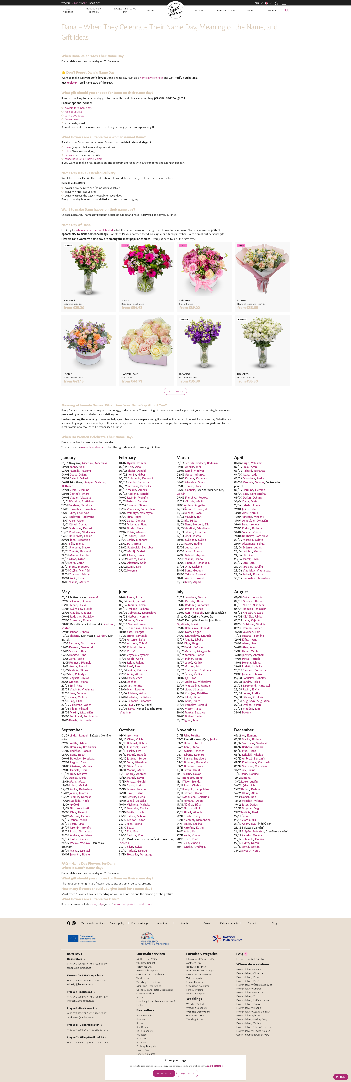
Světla (202, 539)
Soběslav (248, 624)
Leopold (188, 789)
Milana (140, 662)
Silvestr (245, 850)
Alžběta (188, 804)
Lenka (130, 539)
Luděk (246, 693)
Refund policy (117, 923)
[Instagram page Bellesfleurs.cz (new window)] (74, 923)
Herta (141, 647)
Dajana (83, 474)
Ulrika (258, 616)
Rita (79, 685)
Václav (74, 842)
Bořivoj (189, 716)
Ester (244, 804)
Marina (131, 770)
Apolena (133, 493)
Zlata (73, 831)
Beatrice (200, 712)
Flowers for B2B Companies (85, 975)
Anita (196, 701)
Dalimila (85, 478)
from (74, 307)
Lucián (254, 781)
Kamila (73, 720)
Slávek (86, 547)
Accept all (164, 1073)
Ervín (256, 559)
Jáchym (246, 654)
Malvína (197, 566)
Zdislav (86, 574)
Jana (72, 693)
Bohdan (189, 766)
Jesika (213, 739)
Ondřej (188, 846)
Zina (186, 842)
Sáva (186, 785)
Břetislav (74, 501)
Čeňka (198, 674)
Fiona (144, 524)
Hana (245, 651)
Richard (247, 470)
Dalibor (132, 608)
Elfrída (258, 601)
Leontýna (83, 512)
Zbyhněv (143, 654)
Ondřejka (200, 846)
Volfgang (146, 854)
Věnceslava (148, 509)
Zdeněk (73, 551)
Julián (254, 509)
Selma (260, 543)
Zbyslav (200, 555)
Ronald (144, 493)
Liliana (131, 555)
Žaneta (246, 835)
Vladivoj (199, 470)
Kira (138, 566)
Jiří (244, 555)
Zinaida (195, 842)
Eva (253, 823)
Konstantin (83, 808)
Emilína (197, 823)
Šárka (131, 708)
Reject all (187, 1073)
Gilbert (142, 474)
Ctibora (84, 631)
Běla (71, 543)
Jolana (73, 793)
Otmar (187, 793)
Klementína (203, 819)
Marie (72, 781)
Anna (188, 701)
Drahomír (205, 670)
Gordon (101, 635)
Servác (73, 651)
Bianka (80, 543)
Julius (245, 509)
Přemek (86, 662)
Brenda (196, 781)
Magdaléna (192, 685)
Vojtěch (247, 551)
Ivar (136, 735)
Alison (80, 520)
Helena (246, 662)
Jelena (257, 662)
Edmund (252, 735)
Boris (73, 754)
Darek (199, 766)
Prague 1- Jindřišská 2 (81, 991)
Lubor (72, 785)
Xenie (187, 835)
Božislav (261, 677)
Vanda (132, 482)
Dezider (142, 501)
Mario (199, 559)
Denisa (73, 777)
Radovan (74, 516)
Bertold (202, 704)
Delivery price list (229, 923)
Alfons (198, 551)
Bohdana (73, 505)
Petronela (86, 720)
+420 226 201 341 (98, 1013)
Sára (130, 766)
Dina (83, 654)
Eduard (189, 532)
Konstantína (258, 493)
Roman (247, 628)
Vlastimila (203, 528)
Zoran (80, 562)
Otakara (258, 697)
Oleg (73, 812)
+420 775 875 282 (76, 980)
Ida (186, 520)
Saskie (188, 758)
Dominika (260, 608)
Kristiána (202, 693)
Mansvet (141, 532)
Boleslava (88, 758)
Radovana (88, 516)
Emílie (187, 823)
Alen (253, 647)
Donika (259, 839)
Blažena (74, 635)
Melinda (83, 785)
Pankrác (74, 647)
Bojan (81, 754)
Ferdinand (76, 716)
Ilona (73, 539)
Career (207, 923)
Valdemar (75, 704)
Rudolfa (257, 528)
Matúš (141, 551)
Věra (130, 762)
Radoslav (75, 616)
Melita (200, 501)
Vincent (259, 516)
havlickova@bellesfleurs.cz (81, 1017)
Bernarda (260, 670)
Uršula (141, 812)
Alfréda (124, 842)
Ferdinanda (91, 716)
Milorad (258, 800)
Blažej (131, 470)
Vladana (85, 497)
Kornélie (86, 796)
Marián (189, 559)
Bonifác (74, 654)
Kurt (195, 831)
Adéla (73, 743)
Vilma (73, 489)
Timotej (84, 555)
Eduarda (200, 532)
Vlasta (246, 819)
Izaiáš (194, 624)
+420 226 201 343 (98, 1042)
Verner (257, 532)
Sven (254, 643)
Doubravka (75, 536)
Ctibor (74, 631)
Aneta (73, 666)
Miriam (188, 750)
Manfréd (84, 570)
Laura (130, 597)
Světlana (190, 539)
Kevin (142, 605)
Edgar (197, 631)
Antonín (132, 643)
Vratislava (261, 766)
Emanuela (204, 562)
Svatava (74, 643)
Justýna (131, 758)
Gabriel (189, 555)
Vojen (199, 716)
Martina (189, 666)
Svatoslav (248, 743)
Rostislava (262, 536)
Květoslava (249, 762)
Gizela (131, 528)
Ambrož (247, 758)
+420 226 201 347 (98, 963)
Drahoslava (192, 635)
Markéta (189, 651)
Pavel (131, 704)
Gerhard (259, 551)
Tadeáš (131, 850)
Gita (129, 631)
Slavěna (132, 505)
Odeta (259, 539)
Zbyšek (74, 677)
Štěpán (246, 831)
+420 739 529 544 (76, 1029)
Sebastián (84, 539)
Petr (129, 543)
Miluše (247, 605)
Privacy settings (139, 923)
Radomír (190, 605)
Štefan (139, 766)
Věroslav (190, 704)
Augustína (263, 701)
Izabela (246, 505)
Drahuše (206, 635)
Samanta (143, 482)
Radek (188, 543)
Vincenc (247, 516)
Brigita (130, 812)
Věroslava (141, 762)
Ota (252, 562)
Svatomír (262, 743)
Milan (130, 662)
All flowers (176, 391)
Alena (245, 643)
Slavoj (139, 620)
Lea (197, 547)
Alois (130, 674)
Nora (188, 631)
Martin (187, 773)
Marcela (248, 539)
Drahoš (87, 528)
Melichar (100, 482)
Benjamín (259, 758)
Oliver (130, 739)
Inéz (198, 466)
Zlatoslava (85, 831)
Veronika (133, 486)
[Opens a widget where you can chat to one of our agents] (340, 1077)
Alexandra (248, 543)
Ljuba (130, 520)
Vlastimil (189, 528)
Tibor (186, 781)
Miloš (72, 559)
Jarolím (258, 566)
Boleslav (75, 758)
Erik (129, 831)
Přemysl (74, 662)
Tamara (132, 605)
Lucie (244, 781)
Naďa (86, 800)
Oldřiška (248, 616)
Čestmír (74, 493)
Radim (246, 689)
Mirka (260, 478)
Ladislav (132, 697)
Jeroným (75, 854)
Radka (73, 789)
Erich (136, 831)
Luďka (256, 693)
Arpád (197, 582)
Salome (139, 689)
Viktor (189, 708)
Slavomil (201, 574)
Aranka (142, 489)
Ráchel (86, 854)
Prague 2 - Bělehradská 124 (84, 1024)
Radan (245, 789)
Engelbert (200, 758)
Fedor (141, 819)
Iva (243, 735)
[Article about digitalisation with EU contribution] (103, 939)
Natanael (264, 685)
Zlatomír (109, 624)
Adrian (143, 693)
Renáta (130, 781)
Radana (256, 789)
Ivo (71, 674)
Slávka (143, 505)
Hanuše (141, 754)
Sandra (74, 3)
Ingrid (72, 566)
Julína (252, 770)
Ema (245, 493)
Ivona (188, 551)
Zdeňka (131, 681)
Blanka (246, 739)
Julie (244, 770)
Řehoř (188, 509)
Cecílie (188, 816)
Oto (245, 562)
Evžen (187, 770)
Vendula (248, 482)
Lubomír (133, 701)
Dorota (131, 559)
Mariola (87, 766)
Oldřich (132, 536)
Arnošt (189, 578)
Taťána (189, 574)
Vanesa (81, 693)
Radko (198, 543)
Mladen (196, 785)
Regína (74, 762)
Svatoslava (88, 643)
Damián (83, 839)
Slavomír (74, 547)
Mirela (254, 651)
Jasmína (142, 463)
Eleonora (141, 539)
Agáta (130, 785)
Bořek (188, 647)
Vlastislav (249, 570)
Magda (205, 685)
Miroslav (190, 482)
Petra (245, 658)
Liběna (188, 754)
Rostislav (248, 536)
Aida (138, 466)
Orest (196, 770)
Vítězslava (204, 681)
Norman (144, 616)
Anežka (189, 466)
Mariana (75, 766)
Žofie (72, 658)
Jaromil (141, 601)
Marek (246, 559)
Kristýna (190, 693)
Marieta (84, 582)
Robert (247, 574)
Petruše (256, 658)
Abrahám (258, 654)
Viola (73, 697)
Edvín (140, 777)
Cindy (197, 816)
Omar (84, 770)
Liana (253, 750)
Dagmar (247, 808)
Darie (254, 501)
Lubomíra (145, 701)
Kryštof (74, 804)
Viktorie (189, 501)
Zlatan (66, 628)
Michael (85, 850)
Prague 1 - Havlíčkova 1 (82, 1008)
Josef (188, 536)
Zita (72, 808)
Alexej (73, 605)
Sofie (80, 658)
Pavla (130, 677)
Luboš (188, 662)
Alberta (198, 812)
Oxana (196, 835)
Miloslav (246, 800)
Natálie (245, 812)
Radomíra (203, 605)
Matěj (131, 551)
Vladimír (75, 689)
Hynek (131, 463)
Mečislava (101, 463)
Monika (73, 681)
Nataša (73, 670)
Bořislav (198, 647)
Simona (245, 777)
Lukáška (141, 800)
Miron (257, 704)
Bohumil (132, 743)
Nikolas (258, 754)
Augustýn (249, 701)
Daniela (74, 770)
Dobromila (134, 478)
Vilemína (84, 489)
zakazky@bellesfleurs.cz (80, 984)
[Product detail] (88, 269)
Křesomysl (200, 509)
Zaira (139, 677)
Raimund (85, 551)
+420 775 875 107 (76, 963)
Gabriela (190, 489)
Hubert (188, 743)
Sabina (131, 816)
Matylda (190, 516)
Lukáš (130, 800)
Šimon (245, 816)
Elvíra (255, 689)
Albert (187, 812)
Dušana (257, 497)
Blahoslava (263, 578)
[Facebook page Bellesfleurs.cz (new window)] (68, 923)
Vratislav (247, 766)
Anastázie (248, 520)
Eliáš (193, 677)
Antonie (132, 639)
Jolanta (83, 793)
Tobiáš (143, 643)
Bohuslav (248, 677)
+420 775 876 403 (76, 1042)
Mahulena (189, 796)
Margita (140, 631)
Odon (199, 800)
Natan (255, 842)
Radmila (74, 470)
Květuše (142, 670)
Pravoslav (75, 509)
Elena (188, 524)
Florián (88, 608)
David (245, 846)
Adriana (132, 693)
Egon (198, 658)
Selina (138, 823)
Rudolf (246, 528)
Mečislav (87, 463)
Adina (139, 658)
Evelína (247, 704)
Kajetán (256, 620)
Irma (72, 773)
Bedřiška (212, 463)
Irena (245, 524)
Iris (198, 666)
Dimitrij (142, 850)
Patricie (189, 601)
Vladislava (88, 532)
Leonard (199, 754)
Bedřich (189, 463)
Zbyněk (131, 654)
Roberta (258, 574)
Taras (140, 555)
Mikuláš (247, 754)
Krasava (82, 773)
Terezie (141, 789)
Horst (256, 850)
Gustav (247, 601)
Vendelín (132, 808)
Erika (246, 466)
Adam (245, 823)
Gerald (141, 781)
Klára (245, 639)
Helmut (82, 812)
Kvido (187, 582)
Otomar (198, 793)
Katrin (200, 827)
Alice (72, 520)
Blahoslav (249, 578)
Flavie (140, 528)
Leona (189, 547)
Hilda (193, 520)
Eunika (144, 808)
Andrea (74, 835)
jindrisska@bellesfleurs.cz (80, 1000)
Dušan (247, 497)
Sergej (142, 758)
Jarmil (131, 601)
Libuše (199, 639)
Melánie (258, 835)
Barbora (247, 747)
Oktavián (262, 520)
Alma (199, 601)
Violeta (82, 697)
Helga (195, 643)
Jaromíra (86, 827)
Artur (187, 831)
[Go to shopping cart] (284, 3)
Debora (85, 816)
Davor (197, 773)
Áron (254, 466)
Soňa (188, 570)
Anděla (188, 505)
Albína (245, 793)
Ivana (246, 474)
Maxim (74, 712)
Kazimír (189, 478)
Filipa (79, 701)
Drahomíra (191, 670)
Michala (145, 804)
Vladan (74, 497)
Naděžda (74, 800)
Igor (129, 735)
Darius (254, 804)
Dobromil (148, 478)
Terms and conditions (93, 923)
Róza (199, 512)
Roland (131, 647)
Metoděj (198, 612)
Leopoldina (202, 789)
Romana (188, 800)
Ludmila (74, 796)
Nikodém (258, 605)
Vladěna (248, 708)
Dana (244, 773)
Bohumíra (202, 762)
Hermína (248, 489)
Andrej (130, 773)
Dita (187, 566)
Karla (196, 747)
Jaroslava (190, 597)
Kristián (247, 612)
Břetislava (88, 501)
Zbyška (85, 677)
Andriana (86, 835)
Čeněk (188, 674)
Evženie (247, 547)
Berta (73, 823)
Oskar (246, 597)
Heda (141, 796)
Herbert (198, 524)
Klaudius (86, 612)
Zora (72, 562)
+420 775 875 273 (76, 996)
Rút (199, 516)
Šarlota (131, 835)
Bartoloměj (249, 685)
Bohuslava (191, 628)
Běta (198, 804)
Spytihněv (183, 624)
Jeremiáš (93, 597)
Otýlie (73, 570)
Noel (255, 812)
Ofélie (83, 651)
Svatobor (147, 547)
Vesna (202, 597)
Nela (130, 466)
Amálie (189, 639)
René (187, 839)
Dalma (87, 620)
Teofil (198, 743)
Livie (252, 785)
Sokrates (258, 831)
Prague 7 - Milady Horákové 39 (87, 1037)
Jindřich (188, 658)
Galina (139, 793)
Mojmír (131, 497)
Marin (141, 770)
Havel (130, 793)
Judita (245, 842)
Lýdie (244, 785)
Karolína (190, 654)
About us (162, 923)
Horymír (132, 570)
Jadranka (199, 474)
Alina (198, 708)
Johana (246, 674)
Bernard (248, 670)
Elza (138, 750)
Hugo (245, 463)
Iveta (131, 620)
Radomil (86, 470)
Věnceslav (133, 509)
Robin (73, 578)
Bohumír (189, 762)
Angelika (200, 505)
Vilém (73, 708)
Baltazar (67, 486)
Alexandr (132, 562)
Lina (81, 823)
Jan (129, 685)
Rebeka (203, 497)
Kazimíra (201, 478)
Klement (189, 819)
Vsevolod (87, 647)
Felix (186, 735)
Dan (253, 796)
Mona (84, 681)
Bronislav (75, 747)
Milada (132, 489)
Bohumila (247, 839)
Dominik (248, 608)
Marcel (130, 777)
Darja (245, 501)
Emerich (199, 750)
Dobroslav (134, 612)
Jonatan (138, 685)
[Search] (287, 10)
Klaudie (74, 612)
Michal (74, 850)
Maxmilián (86, 712)
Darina (74, 819)
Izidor (255, 474)
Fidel (251, 555)
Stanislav (75, 620)
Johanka (258, 674)
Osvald (258, 612)
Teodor (131, 819)
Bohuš (143, 743)
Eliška (130, 750)
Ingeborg (83, 566)
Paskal (83, 666)
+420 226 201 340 (98, 1029)
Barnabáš (141, 635)
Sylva (138, 846)
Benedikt (188, 777)
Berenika (145, 486)
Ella (207, 524)
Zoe (140, 835)
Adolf (130, 658)
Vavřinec (247, 631)
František (132, 747)
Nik (254, 819)
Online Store (76, 958)
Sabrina (141, 816)
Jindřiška (75, 750)
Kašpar (88, 482)
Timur (197, 697)
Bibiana (256, 739)
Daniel (245, 796)
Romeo (258, 628)
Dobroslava (149, 612)
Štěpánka (132, 854)
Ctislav (83, 524)
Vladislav (74, 532)
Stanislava (134, 628)
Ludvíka (257, 666)
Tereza (130, 789)
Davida (255, 846)
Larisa (200, 654)
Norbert (133, 616)
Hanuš (131, 754)
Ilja (187, 677)
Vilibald (83, 708)
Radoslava (85, 789)
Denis (82, 777)
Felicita (195, 735)
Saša (143, 562)
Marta (189, 712)
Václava (85, 842)
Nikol (197, 808)
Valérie (246, 532)
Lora (139, 597)
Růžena (188, 512)
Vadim (87, 704)
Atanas (87, 601)
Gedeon (198, 570)
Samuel (83, 735)
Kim (257, 708)
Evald (144, 747)
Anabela (148, 628)
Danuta (140, 520)
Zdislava (74, 574)
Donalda (205, 628)
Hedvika (131, 796)
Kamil (188, 470)
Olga (187, 643)
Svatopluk (133, 547)
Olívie (139, 739)
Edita (72, 512)
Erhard (85, 493)
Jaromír (74, 827)
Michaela (132, 804)
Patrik (130, 532)
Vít (129, 651)
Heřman (260, 489)
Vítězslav (190, 681)
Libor (188, 689)
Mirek (201, 482)
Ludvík (246, 666)
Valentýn (132, 512)
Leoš (130, 666)
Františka (190, 497)
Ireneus (255, 524)
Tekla (86, 3)
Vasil (82, 466)
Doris (141, 559)
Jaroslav (247, 566)
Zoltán (181, 493)
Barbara (259, 747)
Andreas (141, 773)
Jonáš (73, 839)
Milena (73, 555)
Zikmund (75, 601)
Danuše (254, 773)
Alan (245, 647)
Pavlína (246, 712)
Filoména (258, 635)
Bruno (130, 635)
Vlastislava (264, 570)
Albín (254, 793)
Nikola (188, 808)
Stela (188, 474)
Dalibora (143, 608)
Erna (81, 578)
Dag (256, 808)
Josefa (197, 536)
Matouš (74, 816)
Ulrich (199, 608)
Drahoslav (75, 528)
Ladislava (145, 697)
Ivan (129, 689)
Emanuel (190, 562)
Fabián (88, 536)
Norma (254, 512)
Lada (246, 620)
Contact (252, 923)
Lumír (130, 566)
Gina (83, 762)
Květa (131, 670)
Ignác (187, 720)
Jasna (254, 639)
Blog (274, 923)
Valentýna (146, 512)
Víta (135, 651)
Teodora (86, 505)
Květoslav (76, 608)
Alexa (83, 605)
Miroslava (249, 478)
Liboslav (198, 689)
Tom (198, 486)
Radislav (88, 616)
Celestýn (80, 674)
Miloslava (133, 524)
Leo (137, 666)
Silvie (130, 846)
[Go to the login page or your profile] (276, 3)
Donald (141, 470)
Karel (187, 747)
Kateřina (189, 827)
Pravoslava (89, 509)
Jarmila (132, 474)
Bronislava (89, 747)
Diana (73, 474)
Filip (72, 701)
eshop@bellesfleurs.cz (79, 967)
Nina (129, 823)
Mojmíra (143, 497)
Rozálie (87, 750)
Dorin (141, 536)
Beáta (130, 827)
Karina (73, 466)
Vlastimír (125, 712)
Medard (133, 624)
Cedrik (198, 662)
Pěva (143, 624)
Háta (139, 785)
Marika (73, 582)
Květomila (264, 762)
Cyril (187, 612)
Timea (84, 670)
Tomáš (189, 486)
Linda (73, 735)
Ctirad (73, 524)
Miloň (81, 559)
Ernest (200, 578)
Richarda (259, 470)
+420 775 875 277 (76, 1013)
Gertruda (203, 796)
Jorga (138, 516)
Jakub (188, 697)
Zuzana (246, 635)
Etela (137, 543)
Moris (83, 819)
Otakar (247, 697)
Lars (257, 631)
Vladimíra (88, 689)
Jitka (244, 750)
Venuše (259, 482)
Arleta (256, 505)
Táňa (142, 639)
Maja (81, 781)
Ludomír (257, 597)
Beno (199, 777)
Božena (131, 501)
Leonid (258, 547)
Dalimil (74, 478)
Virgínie (260, 624)
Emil (72, 685)
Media (184, 923)
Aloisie (139, 674)
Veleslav (256, 463)
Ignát (196, 720)
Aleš (245, 512)
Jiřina (130, 516)
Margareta (204, 651)
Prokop (189, 608)
